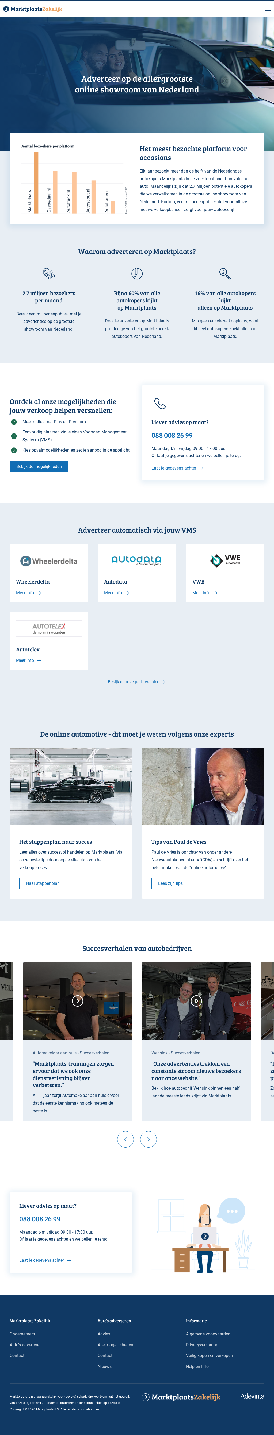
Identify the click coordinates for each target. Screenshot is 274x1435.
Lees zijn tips (170, 883)
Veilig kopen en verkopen (209, 1355)
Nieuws (105, 1366)
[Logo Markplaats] (32, 9)
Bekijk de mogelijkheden (39, 466)
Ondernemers (22, 1333)
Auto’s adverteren (26, 1344)
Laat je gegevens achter (173, 468)
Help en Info (197, 1366)
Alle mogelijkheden (115, 1344)
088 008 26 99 (39, 1218)
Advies (104, 1333)
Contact (17, 1355)
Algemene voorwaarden (208, 1333)
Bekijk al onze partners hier (133, 681)
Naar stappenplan (43, 883)
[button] (268, 9)
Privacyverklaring (202, 1344)
